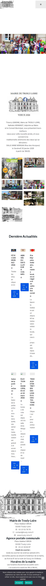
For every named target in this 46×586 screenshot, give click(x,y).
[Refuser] (43, 578)
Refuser (28, 583)
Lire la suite (16, 294)
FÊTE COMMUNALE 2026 (13, 260)
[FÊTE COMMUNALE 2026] (13, 250)
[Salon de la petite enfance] (13, 374)
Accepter (19, 583)
